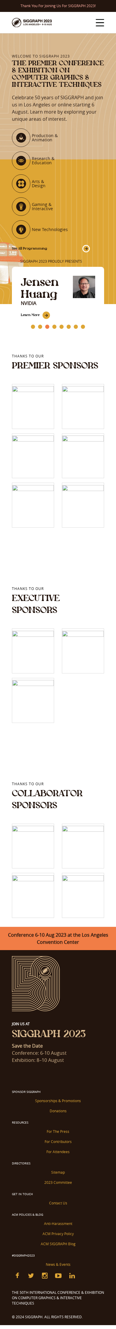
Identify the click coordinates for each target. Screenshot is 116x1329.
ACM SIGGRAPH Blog (58, 1243)
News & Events (58, 1264)
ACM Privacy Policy (58, 1233)
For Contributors (58, 1141)
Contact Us (58, 1203)
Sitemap (58, 1172)
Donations (58, 1110)
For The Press (58, 1131)
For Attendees (58, 1151)
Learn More (30, 315)
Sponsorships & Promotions (58, 1100)
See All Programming (29, 248)
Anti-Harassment (58, 1223)
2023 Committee (58, 1182)
